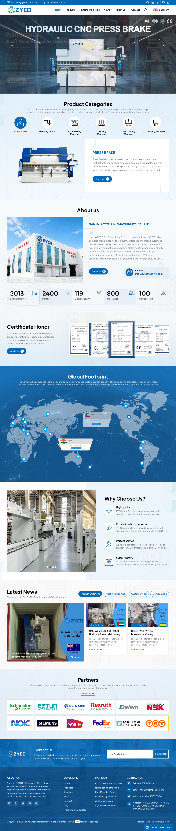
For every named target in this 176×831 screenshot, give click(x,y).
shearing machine (104, 800)
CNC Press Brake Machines (108, 783)
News (107, 9)
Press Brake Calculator (75, 809)
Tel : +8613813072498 (143, 783)
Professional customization (132, 524)
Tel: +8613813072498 (55, 2)
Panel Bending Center (106, 792)
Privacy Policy (162, 821)
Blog (66, 805)
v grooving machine (105, 805)
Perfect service (125, 540)
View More (101, 178)
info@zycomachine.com (149, 273)
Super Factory (124, 557)
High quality (123, 507)
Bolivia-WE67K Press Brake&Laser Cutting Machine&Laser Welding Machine (144, 632)
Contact (135, 9)
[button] (7, 54)
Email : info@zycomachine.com (148, 789)
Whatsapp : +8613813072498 (147, 796)
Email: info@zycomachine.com (24, 2)
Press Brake (104, 152)
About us (120, 9)
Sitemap (140, 821)
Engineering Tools (90, 9)
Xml (153, 821)
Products (70, 9)
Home (58, 9)
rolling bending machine (107, 787)
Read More (41, 450)
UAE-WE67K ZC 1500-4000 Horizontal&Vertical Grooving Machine (104, 632)
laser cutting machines (106, 796)
